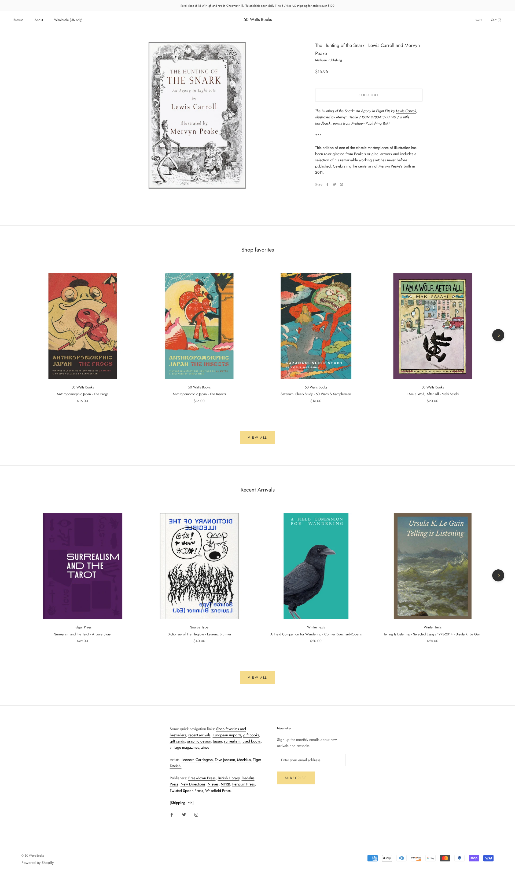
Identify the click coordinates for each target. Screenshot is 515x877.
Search (478, 20)
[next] (498, 335)
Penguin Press (243, 784)
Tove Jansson (225, 759)
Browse (18, 19)
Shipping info (182, 802)
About (39, 19)
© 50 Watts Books (32, 855)
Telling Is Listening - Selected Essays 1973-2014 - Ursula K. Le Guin (432, 634)
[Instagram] (196, 814)
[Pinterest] (341, 184)
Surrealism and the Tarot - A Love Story (82, 634)
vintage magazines (184, 747)
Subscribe (296, 778)
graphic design (199, 741)
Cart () (496, 19)
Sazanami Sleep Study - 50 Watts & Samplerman (316, 393)
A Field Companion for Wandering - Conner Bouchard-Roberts (316, 634)
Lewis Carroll (406, 110)
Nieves (213, 784)
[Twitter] (334, 184)
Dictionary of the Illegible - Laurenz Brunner (199, 634)
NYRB (225, 784)
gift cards (177, 741)
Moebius (244, 759)
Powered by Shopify (37, 862)
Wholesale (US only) (68, 19)
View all (257, 437)
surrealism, (232, 741)
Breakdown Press (202, 778)
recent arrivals (199, 735)
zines (205, 747)
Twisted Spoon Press (186, 790)
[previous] (17, 335)
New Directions (193, 784)
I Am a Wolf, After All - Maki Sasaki (433, 393)
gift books (251, 735)
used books (251, 741)
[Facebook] (327, 184)
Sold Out (369, 94)
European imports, (227, 735)
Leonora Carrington (197, 759)
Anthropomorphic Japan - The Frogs (82, 393)
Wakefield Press (218, 790)
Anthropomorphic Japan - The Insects (199, 393)
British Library (229, 778)
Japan (217, 741)
